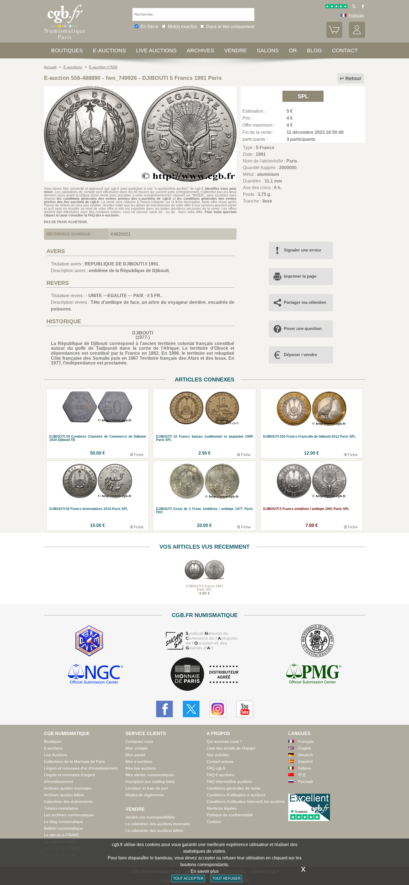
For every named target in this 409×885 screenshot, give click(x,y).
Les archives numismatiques (69, 815)
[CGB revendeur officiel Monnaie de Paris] (204, 674)
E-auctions (109, 50)
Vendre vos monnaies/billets (150, 817)
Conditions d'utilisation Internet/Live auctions (246, 801)
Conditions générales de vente (233, 788)
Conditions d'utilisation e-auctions (236, 795)
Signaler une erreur (302, 250)
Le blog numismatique (63, 821)
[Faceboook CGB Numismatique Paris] (164, 709)
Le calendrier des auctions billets (154, 830)
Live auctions (156, 50)
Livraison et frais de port (146, 788)
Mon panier (135, 755)
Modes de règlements (144, 795)
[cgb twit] (353, 7)
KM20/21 (120, 234)
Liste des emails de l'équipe (231, 748)
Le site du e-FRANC (61, 835)
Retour (353, 78)
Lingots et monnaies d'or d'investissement (81, 768)
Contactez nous (139, 741)
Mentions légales (221, 808)
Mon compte (136, 748)
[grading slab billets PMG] (313, 675)
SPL (303, 96)
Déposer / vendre (300, 354)
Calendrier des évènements (68, 801)
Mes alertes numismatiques (149, 775)
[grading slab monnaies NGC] (95, 674)
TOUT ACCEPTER (188, 878)
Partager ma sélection (305, 302)
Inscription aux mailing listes (150, 781)
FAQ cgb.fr (216, 768)
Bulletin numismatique (63, 828)
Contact (345, 50)
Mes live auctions (140, 768)
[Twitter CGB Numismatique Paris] (191, 709)
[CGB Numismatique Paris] (65, 40)
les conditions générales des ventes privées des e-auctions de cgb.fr (114, 199)
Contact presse (220, 761)
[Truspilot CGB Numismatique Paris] (336, 7)
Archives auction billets (64, 795)
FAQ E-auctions (220, 775)
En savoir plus (205, 871)
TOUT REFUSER (226, 878)
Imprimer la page (300, 276)
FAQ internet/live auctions (229, 781)
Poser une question (303, 328)
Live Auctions (55, 755)
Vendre (235, 50)
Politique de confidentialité (230, 815)
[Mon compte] (357, 36)
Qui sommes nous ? (224, 741)
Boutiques (67, 50)
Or (293, 50)
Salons (268, 50)
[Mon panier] (334, 36)
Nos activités (218, 755)
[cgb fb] (361, 7)
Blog (314, 50)
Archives (200, 50)
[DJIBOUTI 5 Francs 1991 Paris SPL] (140, 180)
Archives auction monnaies (67, 788)
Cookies (214, 821)
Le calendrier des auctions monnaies (157, 824)
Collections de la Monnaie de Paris (74, 761)
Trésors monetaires (61, 808)
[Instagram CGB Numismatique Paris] (218, 709)
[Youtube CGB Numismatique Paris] (244, 709)
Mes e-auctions (138, 761)
